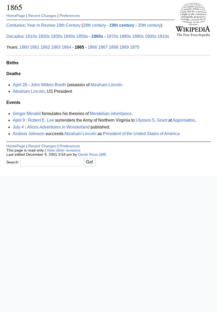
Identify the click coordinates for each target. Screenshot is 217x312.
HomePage (15, 15)
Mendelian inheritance (111, 113)
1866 (92, 47)
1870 (134, 47)
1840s (69, 36)
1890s (138, 36)
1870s (112, 36)
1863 (56, 47)
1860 (24, 47)
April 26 (20, 84)
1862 (45, 47)
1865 (14, 7)
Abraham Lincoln (106, 84)
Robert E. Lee (41, 120)
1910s (163, 36)
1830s (56, 36)
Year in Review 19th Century (53, 25)
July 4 (18, 127)
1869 (124, 47)
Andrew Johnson (28, 133)
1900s (150, 36)
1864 (66, 47)
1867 (103, 47)
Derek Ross (88, 154)
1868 (113, 47)
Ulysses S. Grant (151, 120)
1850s (82, 36)
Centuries (15, 25)
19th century (121, 25)
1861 (34, 47)
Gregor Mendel (27, 113)
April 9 (19, 120)
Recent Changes (42, 15)
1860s (97, 36)
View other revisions (63, 150)
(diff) (102, 154)
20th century (149, 25)
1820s (44, 36)
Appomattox (184, 120)
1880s (125, 36)
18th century (94, 25)
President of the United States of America (141, 133)
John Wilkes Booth (48, 84)
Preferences (70, 15)
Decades (14, 36)
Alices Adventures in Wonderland (58, 127)
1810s (31, 36)
